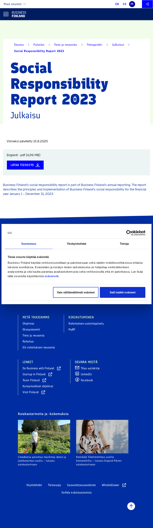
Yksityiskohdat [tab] (76, 243)
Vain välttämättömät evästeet (76, 292)
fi (132, 4)
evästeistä (52, 276)
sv (124, 4)
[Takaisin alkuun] (131, 506)
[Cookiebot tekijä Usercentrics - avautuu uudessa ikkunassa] (129, 233)
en (117, 4)
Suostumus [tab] (28, 243)
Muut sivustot (12, 4)
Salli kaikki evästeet (122, 292)
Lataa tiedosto (22, 165)
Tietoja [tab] (124, 243)
